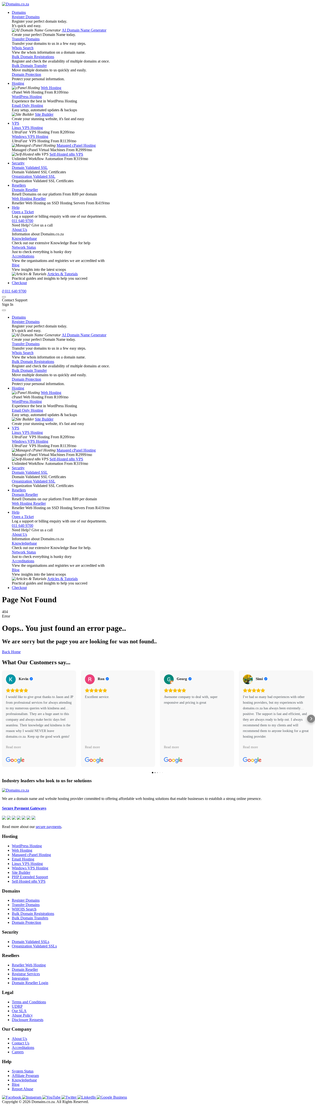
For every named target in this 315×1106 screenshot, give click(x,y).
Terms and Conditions (29, 1002)
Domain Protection (26, 74)
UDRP (17, 1006)
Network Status (24, 247)
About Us (19, 230)
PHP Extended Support (30, 877)
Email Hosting (23, 859)
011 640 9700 (22, 221)
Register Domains (26, 17)
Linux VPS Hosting (27, 128)
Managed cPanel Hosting (76, 145)
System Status (22, 1071)
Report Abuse (22, 1089)
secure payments (48, 827)
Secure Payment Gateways (24, 808)
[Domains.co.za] (15, 4)
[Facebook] (12, 1097)
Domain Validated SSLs (30, 942)
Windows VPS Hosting (30, 136)
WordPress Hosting (27, 97)
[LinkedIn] (87, 1097)
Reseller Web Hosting (29, 965)
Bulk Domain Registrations (33, 57)
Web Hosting (51, 88)
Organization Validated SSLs (34, 946)
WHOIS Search (24, 909)
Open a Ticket (23, 212)
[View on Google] (11, 679)
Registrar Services (26, 974)
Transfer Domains (26, 39)
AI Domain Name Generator (84, 30)
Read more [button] (13, 747)
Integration (20, 978)
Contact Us (20, 1043)
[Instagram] (32, 1097)
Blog (15, 265)
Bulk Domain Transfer (29, 66)
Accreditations (23, 256)
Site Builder (44, 114)
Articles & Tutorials (62, 274)
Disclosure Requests (27, 1020)
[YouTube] (52, 1097)
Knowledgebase (24, 238)
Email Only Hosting (27, 105)
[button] (4, 719)
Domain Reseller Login (30, 983)
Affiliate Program (25, 1075)
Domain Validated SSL (30, 167)
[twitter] (70, 1097)
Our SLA (19, 1011)
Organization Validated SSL (33, 176)
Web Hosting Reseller (29, 198)
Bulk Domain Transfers (30, 918)
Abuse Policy (22, 1015)
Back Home (11, 652)
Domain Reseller (25, 190)
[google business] (112, 1097)
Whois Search (22, 48)
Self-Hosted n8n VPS (66, 154)
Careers (18, 1052)
